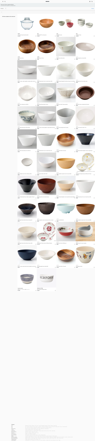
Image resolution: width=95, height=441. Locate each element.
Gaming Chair (39, 427)
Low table (40, 425)
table (12, 425)
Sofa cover (61, 426)
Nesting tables (43, 425)
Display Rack (35, 428)
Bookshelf (32, 428)
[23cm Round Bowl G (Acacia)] (66, 139)
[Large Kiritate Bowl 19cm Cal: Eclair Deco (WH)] (46, 69)
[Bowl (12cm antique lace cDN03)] (27, 92)
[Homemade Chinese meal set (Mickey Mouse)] (46, 231)
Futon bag (40, 430)
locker (37, 428)
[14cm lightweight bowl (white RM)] (46, 254)
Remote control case (46, 430)
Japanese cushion (57, 426)
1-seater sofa (39, 426)
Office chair (31, 427)
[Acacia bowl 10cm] (27, 46)
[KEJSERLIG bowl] (66, 23)
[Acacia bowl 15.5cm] (46, 46)
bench (43, 427)
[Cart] (92, 1)
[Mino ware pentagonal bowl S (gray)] (66, 116)
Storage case (30, 430)
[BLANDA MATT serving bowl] (46, 23)
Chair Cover (50, 427)
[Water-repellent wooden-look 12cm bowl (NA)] (66, 162)
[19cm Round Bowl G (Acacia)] (66, 254)
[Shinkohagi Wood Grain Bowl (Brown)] (46, 185)
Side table (46, 425)
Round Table (29, 425)
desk (37, 425)
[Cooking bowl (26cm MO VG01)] (46, 162)
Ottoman (37, 426)
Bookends (42, 430)
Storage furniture (13, 428)
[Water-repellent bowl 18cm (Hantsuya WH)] (27, 162)
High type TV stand (38, 429)
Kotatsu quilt (55, 425)
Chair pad (47, 427)
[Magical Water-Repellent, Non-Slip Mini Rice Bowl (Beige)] (66, 185)
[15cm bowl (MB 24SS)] (66, 208)
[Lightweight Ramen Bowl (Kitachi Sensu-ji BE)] (27, 231)
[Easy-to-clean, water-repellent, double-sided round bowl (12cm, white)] (46, 116)
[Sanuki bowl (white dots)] (66, 46)
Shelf (29, 428)
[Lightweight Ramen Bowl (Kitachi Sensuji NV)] (27, 208)
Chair (45, 427)
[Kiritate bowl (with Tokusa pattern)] (66, 92)
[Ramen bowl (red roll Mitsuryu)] (66, 231)
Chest (28, 428)
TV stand (12, 429)
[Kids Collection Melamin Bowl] (46, 278)
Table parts (52, 425)
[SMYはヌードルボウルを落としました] (27, 278)
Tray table (49, 425)
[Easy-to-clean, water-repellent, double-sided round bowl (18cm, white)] (27, 69)
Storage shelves (47, 428)
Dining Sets (33, 425)
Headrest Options (65, 426)
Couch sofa (28, 426)
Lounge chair (43, 426)
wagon (39, 428)
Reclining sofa (46, 426)
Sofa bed (31, 426)
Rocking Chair (35, 427)
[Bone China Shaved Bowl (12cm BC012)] (27, 139)
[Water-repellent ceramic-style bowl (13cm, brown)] (46, 208)
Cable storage (53, 430)
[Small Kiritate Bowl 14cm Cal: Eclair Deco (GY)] (46, 139)
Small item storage (36, 430)
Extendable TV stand (30, 429)
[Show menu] (3, 1)
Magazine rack (42, 428)
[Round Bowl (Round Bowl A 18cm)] (46, 92)
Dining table (26, 425)
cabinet (26, 428)
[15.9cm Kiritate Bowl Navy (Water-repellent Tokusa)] (27, 185)
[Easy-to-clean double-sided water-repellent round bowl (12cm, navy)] (27, 254)
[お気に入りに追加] (35, 36)
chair (12, 427)
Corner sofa (33, 426)
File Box (50, 430)
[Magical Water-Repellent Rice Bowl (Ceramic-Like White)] (66, 69)
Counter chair (28, 427)
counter (36, 425)
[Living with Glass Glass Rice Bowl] (27, 23)
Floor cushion (53, 426)
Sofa (11, 426)
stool (41, 427)
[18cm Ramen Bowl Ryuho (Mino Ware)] (27, 116)
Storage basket (13, 430)
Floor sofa (50, 426)
